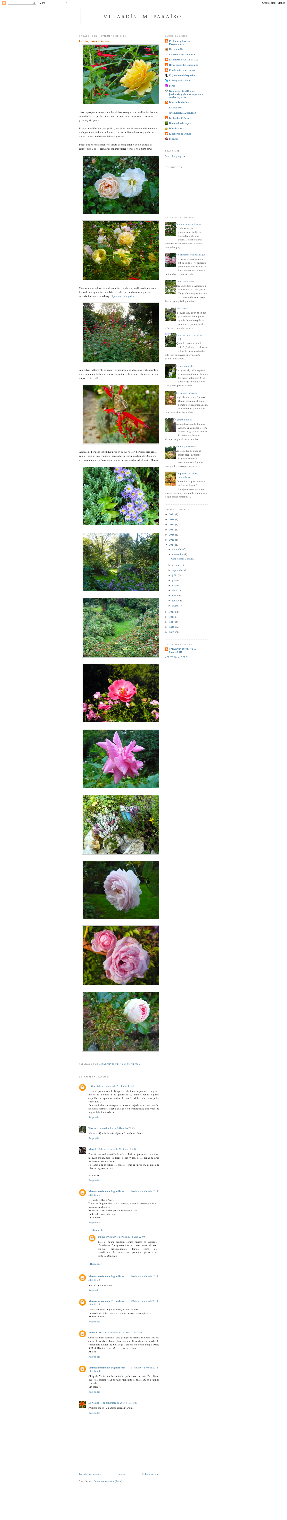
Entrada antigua (150, 1474)
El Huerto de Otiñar (180, 133)
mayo (175, 585)
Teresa (92, 1128)
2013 (172, 612)
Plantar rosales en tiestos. (188, 224)
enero (175, 605)
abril (175, 590)
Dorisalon (93, 1402)
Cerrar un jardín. (183, 419)
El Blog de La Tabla (180, 80)
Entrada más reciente (90, 1474)
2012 (172, 617)
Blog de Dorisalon (179, 102)
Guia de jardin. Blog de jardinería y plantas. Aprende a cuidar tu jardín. (186, 94)
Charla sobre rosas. (185, 281)
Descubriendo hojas (180, 123)
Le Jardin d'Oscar (179, 118)
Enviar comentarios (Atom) (108, 1481)
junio (175, 580)
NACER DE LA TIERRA (182, 112)
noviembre (178, 554)
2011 (172, 622)
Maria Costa (95, 1332)
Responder (94, 1117)
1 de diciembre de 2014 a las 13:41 (119, 1402)
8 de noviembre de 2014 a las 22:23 (116, 1128)
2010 (172, 627)
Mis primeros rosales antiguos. (191, 254)
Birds (172, 85)
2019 (172, 519)
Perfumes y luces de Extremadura (180, 42)
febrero (176, 600)
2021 (172, 514)
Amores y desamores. (186, 446)
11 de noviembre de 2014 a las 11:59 (123, 1332)
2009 (172, 632)
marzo (175, 595)
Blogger (173, 138)
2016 (172, 534)
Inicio (122, 1474)
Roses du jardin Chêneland (183, 65)
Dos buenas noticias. (186, 393)
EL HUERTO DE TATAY (183, 54)
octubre (176, 565)
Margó (92, 1149)
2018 (172, 524)
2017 (172, 529)
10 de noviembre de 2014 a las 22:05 (125, 1236)
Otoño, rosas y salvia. (182, 558)
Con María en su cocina (182, 70)
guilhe (91, 1086)
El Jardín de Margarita (182, 75)
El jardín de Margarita (122, 296)
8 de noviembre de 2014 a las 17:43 (115, 1086)
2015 (172, 539)
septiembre (178, 570)
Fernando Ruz (176, 49)
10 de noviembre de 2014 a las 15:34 (116, 1149)
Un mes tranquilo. (184, 366)
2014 (172, 544)
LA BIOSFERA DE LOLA (183, 59)
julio (175, 575)
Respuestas (98, 1230)
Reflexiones (181, 308)
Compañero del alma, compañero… (186, 475)
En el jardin (175, 107)
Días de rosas (176, 128)
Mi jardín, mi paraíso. (143, 16)
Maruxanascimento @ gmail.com (106, 1191)
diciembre (177, 549)
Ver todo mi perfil (177, 657)
